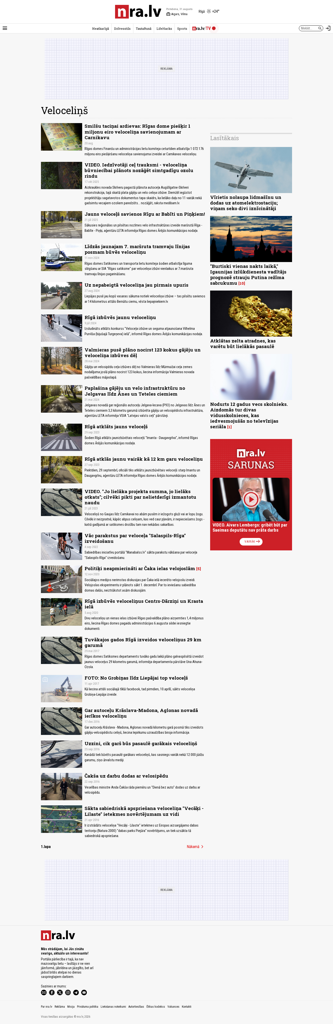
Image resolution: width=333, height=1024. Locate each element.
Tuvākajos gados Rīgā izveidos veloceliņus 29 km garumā (143, 642)
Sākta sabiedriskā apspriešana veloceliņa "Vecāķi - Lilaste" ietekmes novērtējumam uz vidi (144, 811)
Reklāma (60, 1006)
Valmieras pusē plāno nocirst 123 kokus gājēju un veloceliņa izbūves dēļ (143, 352)
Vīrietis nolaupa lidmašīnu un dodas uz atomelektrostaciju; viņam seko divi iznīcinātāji (245, 202)
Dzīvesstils (122, 28)
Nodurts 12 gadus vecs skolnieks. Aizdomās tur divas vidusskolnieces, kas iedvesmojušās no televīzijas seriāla (249, 415)
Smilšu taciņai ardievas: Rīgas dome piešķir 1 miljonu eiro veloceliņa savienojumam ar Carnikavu (137, 131)
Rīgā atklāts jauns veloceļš (116, 426)
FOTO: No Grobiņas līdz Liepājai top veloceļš (136, 678)
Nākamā (196, 847)
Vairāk (253, 541)
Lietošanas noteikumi (113, 1006)
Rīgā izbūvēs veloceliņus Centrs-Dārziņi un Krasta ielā (144, 604)
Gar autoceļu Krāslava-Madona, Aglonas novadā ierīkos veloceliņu (141, 713)
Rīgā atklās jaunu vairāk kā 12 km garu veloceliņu (144, 459)
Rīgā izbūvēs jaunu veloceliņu (120, 317)
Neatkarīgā (100, 28)
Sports (182, 28)
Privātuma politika (87, 1006)
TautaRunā (143, 28)
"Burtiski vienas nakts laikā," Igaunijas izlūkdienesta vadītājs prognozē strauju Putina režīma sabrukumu (248, 274)
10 (242, 283)
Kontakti (186, 1006)
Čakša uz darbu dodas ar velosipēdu (126, 776)
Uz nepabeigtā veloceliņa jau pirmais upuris (136, 285)
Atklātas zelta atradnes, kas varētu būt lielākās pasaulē (243, 343)
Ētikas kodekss (156, 1006)
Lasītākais (224, 138)
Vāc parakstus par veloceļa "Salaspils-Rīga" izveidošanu (135, 538)
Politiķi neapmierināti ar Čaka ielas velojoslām (140, 568)
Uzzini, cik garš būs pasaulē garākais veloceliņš (141, 743)
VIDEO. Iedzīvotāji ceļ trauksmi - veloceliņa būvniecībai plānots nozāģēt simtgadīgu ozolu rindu (139, 170)
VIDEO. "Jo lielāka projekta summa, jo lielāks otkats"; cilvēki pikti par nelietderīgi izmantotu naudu (140, 497)
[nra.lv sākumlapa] (138, 12)
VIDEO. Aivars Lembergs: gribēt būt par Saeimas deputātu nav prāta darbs (250, 527)
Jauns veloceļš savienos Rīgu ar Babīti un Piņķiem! (145, 214)
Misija (71, 1006)
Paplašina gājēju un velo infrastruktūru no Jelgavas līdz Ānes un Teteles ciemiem (135, 391)
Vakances (173, 1006)
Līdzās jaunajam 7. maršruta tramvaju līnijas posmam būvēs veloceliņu (137, 249)
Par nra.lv (46, 1006)
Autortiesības (136, 1006)
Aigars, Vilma (176, 14)
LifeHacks (164, 28)
